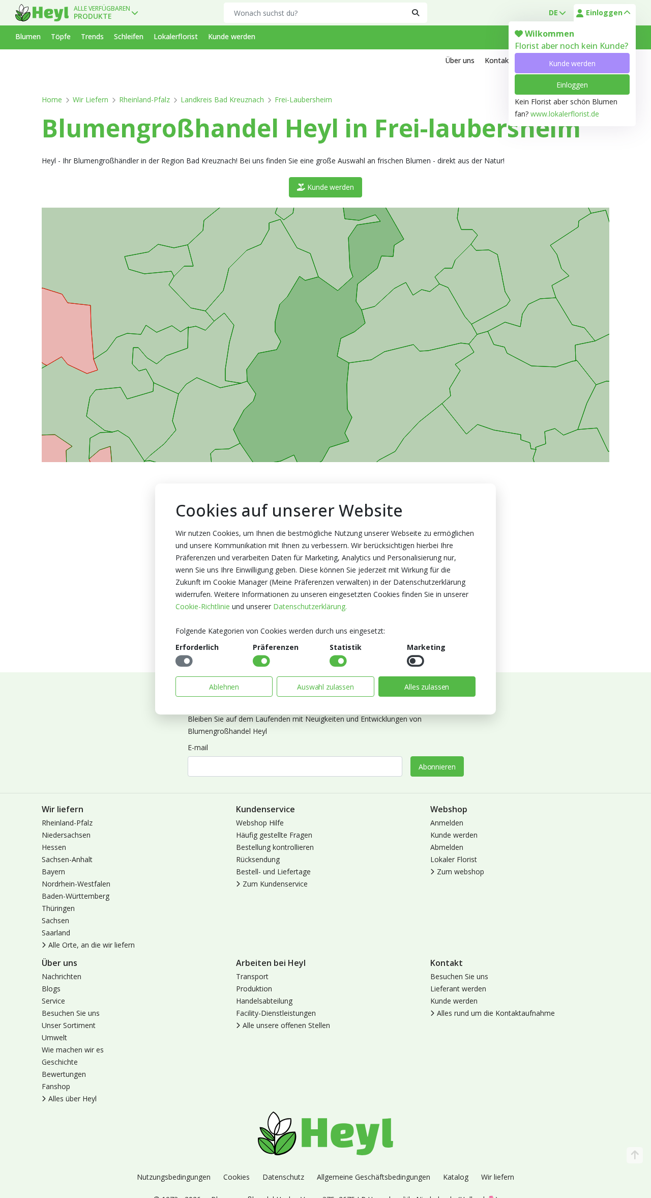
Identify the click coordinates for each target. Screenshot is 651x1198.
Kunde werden (572, 63)
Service (53, 1001)
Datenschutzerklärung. (310, 606)
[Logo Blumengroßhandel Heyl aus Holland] (42, 12)
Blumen (28, 36)
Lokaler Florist (453, 859)
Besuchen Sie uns (71, 1013)
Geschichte (60, 1062)
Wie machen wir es (73, 1049)
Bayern (53, 871)
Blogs (51, 988)
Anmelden (446, 823)
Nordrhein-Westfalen (76, 884)
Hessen (54, 847)
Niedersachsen (66, 835)
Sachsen (55, 920)
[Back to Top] (635, 1155)
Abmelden (446, 847)
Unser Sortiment (69, 1025)
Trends (92, 36)
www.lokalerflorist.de (564, 114)
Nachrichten (61, 976)
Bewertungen (64, 1074)
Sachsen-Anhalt (67, 859)
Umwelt (54, 1037)
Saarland (56, 932)
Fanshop (56, 1086)
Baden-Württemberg (75, 896)
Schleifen (128, 36)
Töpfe (61, 36)
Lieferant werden (458, 988)
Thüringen (58, 908)
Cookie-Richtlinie (202, 606)
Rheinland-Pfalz (144, 99)
